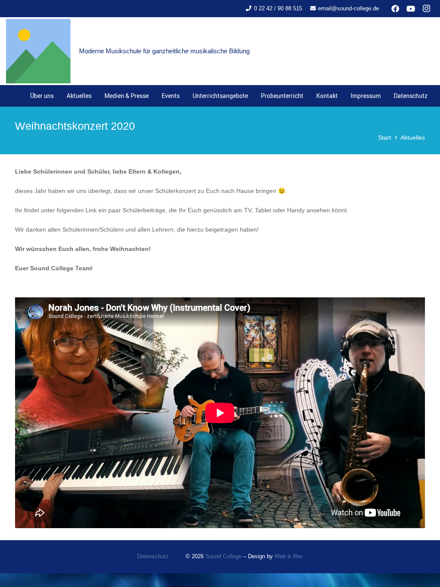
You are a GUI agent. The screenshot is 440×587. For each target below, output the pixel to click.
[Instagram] (426, 8)
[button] (152, 96)
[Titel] (38, 51)
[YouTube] (411, 8)
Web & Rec (289, 556)
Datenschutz (152, 556)
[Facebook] (395, 8)
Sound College (223, 556)
